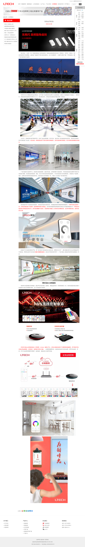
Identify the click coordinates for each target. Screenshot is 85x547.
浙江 (79, 29)
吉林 (83, 17)
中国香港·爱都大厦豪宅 (9, 28)
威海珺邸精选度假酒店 (9, 26)
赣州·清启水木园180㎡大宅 (10, 30)
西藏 (79, 33)
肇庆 (83, 49)
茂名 (79, 57)
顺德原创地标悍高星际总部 (10, 37)
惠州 (79, 46)
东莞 (83, 42)
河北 (79, 14)
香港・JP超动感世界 (9, 32)
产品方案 (48, 4)
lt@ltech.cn (66, 527)
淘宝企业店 (46, 525)
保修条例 (6, 527)
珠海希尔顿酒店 (7, 43)
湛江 (83, 51)
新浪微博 (46, 527)
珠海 (83, 46)
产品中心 (25, 520)
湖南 (79, 21)
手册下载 (26, 529)
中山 (79, 42)
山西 (79, 16)
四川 (83, 32)
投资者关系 (61, 4)
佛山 (79, 44)
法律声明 (38, 539)
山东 (83, 14)
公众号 (45, 529)
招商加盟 (6, 525)
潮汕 (79, 51)
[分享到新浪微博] (22, 511)
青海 (83, 37)
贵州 (79, 35)
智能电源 (29, 4)
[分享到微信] (24, 511)
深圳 (79, 41)
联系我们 (47, 539)
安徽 (83, 27)
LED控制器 (36, 4)
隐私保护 (42, 539)
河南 (79, 25)
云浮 (83, 52)
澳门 (79, 59)
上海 (79, 27)
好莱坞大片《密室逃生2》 (10, 35)
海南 (79, 56)
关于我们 (66, 4)
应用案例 (54, 4)
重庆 (79, 32)
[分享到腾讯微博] (28, 511)
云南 (83, 33)
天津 (83, 12)
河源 (79, 49)
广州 (83, 41)
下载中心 (26, 533)
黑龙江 (79, 19)
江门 (79, 52)
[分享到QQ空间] (26, 511)
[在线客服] (73, 12)
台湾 (83, 57)
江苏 (83, 29)
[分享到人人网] (30, 511)
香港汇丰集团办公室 (8, 24)
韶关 (79, 47)
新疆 (83, 35)
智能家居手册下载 (28, 531)
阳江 (79, 54)
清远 (83, 47)
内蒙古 (82, 16)
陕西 (83, 23)
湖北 (79, 23)
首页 (19, 4)
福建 (83, 54)
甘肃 (79, 38)
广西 (83, 59)
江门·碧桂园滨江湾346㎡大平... (11, 39)
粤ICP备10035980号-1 (36, 544)
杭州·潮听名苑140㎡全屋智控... (11, 41)
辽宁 (79, 17)
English (71, 1)
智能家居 (23, 4)
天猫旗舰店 (46, 523)
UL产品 (42, 4)
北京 (79, 12)
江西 (83, 21)
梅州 (83, 44)
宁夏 (79, 37)
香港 (83, 56)
